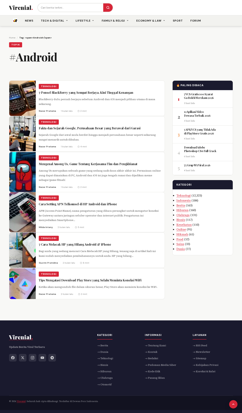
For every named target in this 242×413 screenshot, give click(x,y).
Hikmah (182, 234)
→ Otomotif (104, 384)
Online (181, 229)
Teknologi (49, 86)
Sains (180, 244)
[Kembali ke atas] (233, 404)
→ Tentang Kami (155, 345)
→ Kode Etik (152, 371)
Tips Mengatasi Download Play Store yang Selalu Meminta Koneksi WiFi (90, 280)
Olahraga (183, 215)
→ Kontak (151, 352)
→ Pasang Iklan (155, 378)
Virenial (21, 401)
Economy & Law (148, 20)
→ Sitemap (199, 358)
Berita (180, 205)
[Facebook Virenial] (13, 357)
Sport (178, 20)
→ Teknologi (105, 358)
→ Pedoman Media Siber (160, 365)
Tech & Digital (52, 20)
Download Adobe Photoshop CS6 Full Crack (200, 149)
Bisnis (180, 220)
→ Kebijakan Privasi (205, 365)
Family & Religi (113, 20)
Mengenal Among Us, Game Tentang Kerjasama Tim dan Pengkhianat (88, 164)
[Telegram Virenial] (52, 357)
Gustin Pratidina (48, 263)
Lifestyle (83, 20)
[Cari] (108, 7)
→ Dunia (102, 352)
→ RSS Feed (200, 345)
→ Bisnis (102, 365)
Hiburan (182, 210)
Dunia (180, 249)
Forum (195, 20)
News (29, 20)
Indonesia (183, 200)
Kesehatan (184, 225)
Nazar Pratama (47, 110)
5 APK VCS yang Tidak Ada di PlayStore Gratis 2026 (200, 131)
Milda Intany (46, 227)
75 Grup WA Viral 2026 (197, 165)
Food (179, 239)
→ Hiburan (104, 371)
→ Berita (102, 345)
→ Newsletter (201, 352)
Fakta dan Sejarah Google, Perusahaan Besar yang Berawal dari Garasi (89, 128)
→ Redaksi (151, 358)
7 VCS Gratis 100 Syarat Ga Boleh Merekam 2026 (199, 96)
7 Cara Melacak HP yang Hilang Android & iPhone (75, 245)
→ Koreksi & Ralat (204, 371)
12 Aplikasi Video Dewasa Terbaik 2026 (197, 113)
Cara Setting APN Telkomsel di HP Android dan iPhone (78, 204)
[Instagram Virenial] (32, 357)
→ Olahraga (105, 378)
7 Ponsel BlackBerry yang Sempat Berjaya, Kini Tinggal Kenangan (86, 92)
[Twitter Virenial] (22, 357)
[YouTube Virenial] (42, 357)
